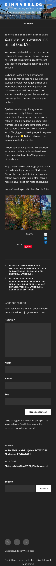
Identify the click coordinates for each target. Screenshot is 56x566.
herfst (30, 278)
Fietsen (14, 268)
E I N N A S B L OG (23, 4)
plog (30, 271)
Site (7, 394)
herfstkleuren (18, 281)
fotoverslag (17, 271)
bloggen (14, 265)
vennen (23, 287)
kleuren (35, 281)
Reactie (10, 319)
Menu (30, 23)
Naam (8, 362)
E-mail (8, 378)
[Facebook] (46, 242)
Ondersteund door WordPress (19, 550)
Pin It (19, 244)
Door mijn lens (30, 265)
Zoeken (9, 481)
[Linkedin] (46, 238)
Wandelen (27, 274)
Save (29, 247)
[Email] (46, 234)
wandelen (36, 287)
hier (32, 189)
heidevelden (17, 278)
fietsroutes (28, 268)
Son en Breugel (26, 284)
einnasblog (40, 35)
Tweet (29, 233)
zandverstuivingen (21, 290)
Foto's (42, 268)
